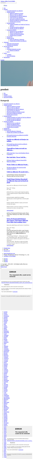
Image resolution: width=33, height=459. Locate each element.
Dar (5, 8)
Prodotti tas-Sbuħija (11, 30)
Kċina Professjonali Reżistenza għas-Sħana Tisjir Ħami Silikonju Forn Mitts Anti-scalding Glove (17, 220)
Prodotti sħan (7, 248)
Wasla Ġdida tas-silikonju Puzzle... (18, 164)
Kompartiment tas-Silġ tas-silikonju (18, 16)
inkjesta (8, 210)
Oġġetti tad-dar (10, 38)
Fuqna (5, 53)
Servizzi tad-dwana (8, 46)
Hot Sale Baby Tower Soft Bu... (16, 157)
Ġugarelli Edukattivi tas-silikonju (15, 10)
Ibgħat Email (4, 266)
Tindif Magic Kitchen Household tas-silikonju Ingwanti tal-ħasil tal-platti (17, 180)
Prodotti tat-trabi (11, 23)
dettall (11, 210)
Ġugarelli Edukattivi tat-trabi (14, 49)
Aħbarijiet (6, 42)
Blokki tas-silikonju (14, 50)
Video (8, 47)
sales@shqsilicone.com (9, 253)
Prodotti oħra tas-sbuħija (16, 35)
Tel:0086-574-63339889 (10, 256)
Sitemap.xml (7, 250)
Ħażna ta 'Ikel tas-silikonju (16, 15)
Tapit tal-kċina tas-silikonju (16, 17)
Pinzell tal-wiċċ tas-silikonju (16, 31)
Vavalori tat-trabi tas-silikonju (17, 27)
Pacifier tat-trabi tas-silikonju (17, 28)
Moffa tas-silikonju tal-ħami (16, 13)
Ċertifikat (9, 54)
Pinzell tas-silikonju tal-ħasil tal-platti (19, 20)
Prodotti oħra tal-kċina (15, 21)
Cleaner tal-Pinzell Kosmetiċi (17, 34)
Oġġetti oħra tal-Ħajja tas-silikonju (18, 41)
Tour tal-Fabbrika (11, 56)
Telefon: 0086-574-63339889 (8, 1)
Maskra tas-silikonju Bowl (16, 32)
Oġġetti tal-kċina (11, 12)
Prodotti (6, 9)
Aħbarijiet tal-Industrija (12, 45)
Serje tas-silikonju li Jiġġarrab (17, 39)
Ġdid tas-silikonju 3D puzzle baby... (18, 172)
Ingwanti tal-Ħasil (8, 97)
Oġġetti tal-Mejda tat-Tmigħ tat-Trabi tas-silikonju (19, 117)
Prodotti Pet (9, 36)
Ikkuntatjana (7, 57)
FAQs (8, 52)
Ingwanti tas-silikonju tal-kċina (17, 19)
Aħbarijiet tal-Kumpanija (13, 43)
